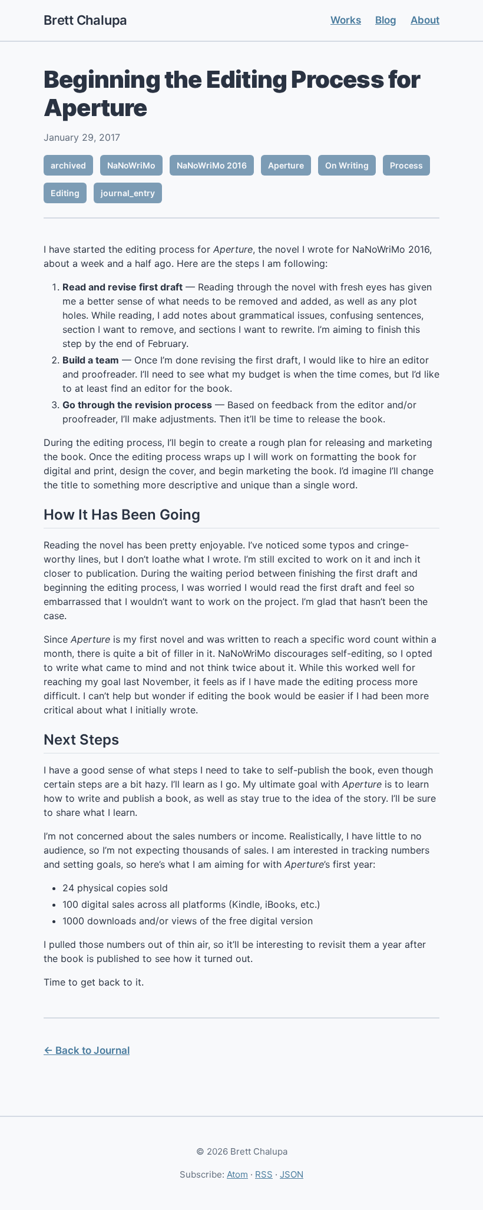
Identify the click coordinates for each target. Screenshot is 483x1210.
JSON (291, 1174)
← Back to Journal (87, 1050)
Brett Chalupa (85, 20)
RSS (264, 1174)
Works (345, 20)
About (425, 20)
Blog (385, 20)
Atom (237, 1174)
